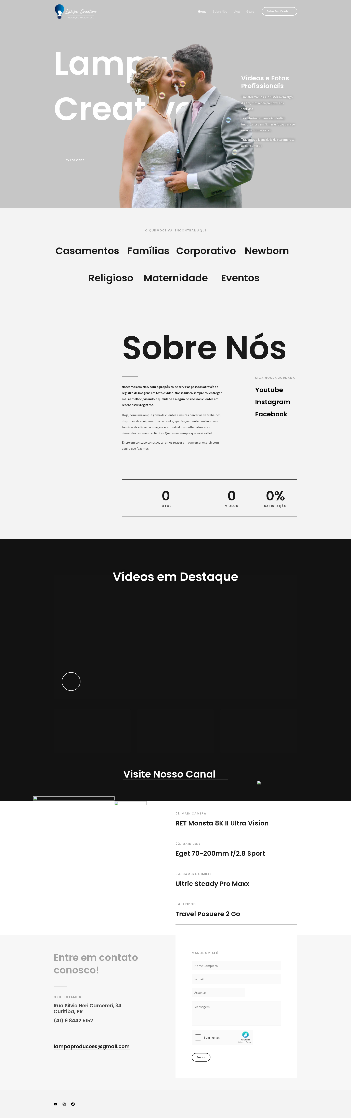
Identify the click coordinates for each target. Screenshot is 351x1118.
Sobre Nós (220, 11)
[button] (279, 11)
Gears (250, 11)
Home (202, 11)
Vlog (237, 11)
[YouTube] (55, 1104)
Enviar (201, 1057)
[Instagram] (64, 1104)
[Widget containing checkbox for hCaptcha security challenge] (222, 1037)
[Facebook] (73, 1104)
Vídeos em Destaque (175, 576)
